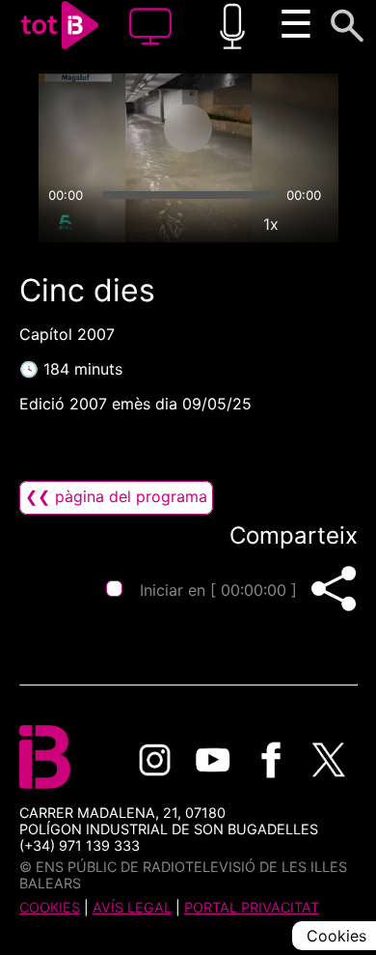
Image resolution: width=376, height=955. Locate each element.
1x (271, 224)
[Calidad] (226, 224)
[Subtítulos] (182, 224)
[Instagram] (155, 760)
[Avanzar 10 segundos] (264, 128)
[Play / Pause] (188, 128)
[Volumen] (61, 224)
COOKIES (49, 907)
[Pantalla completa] (315, 224)
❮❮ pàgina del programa (116, 496)
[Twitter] (328, 760)
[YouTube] (213, 760)
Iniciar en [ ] (218, 590)
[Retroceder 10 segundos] (111, 128)
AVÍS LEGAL (132, 907)
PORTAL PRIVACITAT (251, 907)
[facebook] (271, 760)
